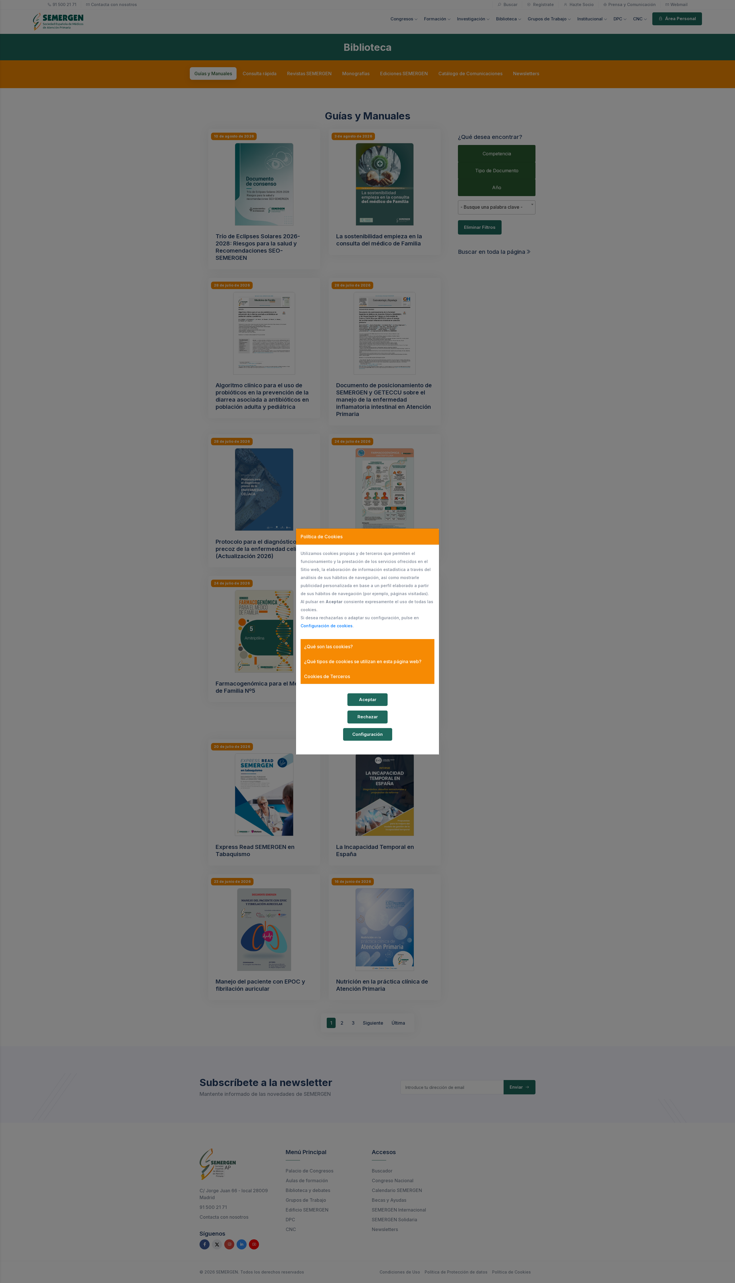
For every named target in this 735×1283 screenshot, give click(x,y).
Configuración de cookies (327, 625)
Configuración (367, 734)
